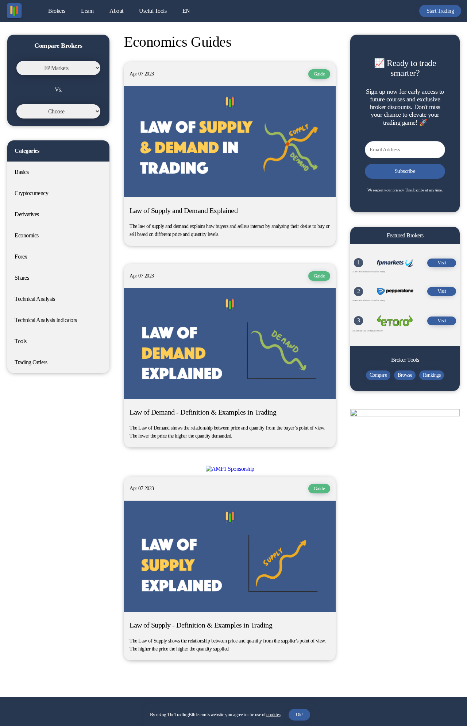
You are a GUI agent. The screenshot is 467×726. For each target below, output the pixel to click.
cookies (273, 714)
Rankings (431, 375)
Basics (21, 172)
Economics (27, 235)
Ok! (299, 714)
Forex (21, 256)
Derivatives (27, 214)
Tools (21, 341)
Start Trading (440, 11)
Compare (378, 375)
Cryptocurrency (31, 193)
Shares (22, 278)
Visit (441, 262)
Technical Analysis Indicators (46, 320)
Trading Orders (31, 362)
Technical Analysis (35, 299)
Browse (405, 375)
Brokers (56, 11)
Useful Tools (152, 11)
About (116, 11)
